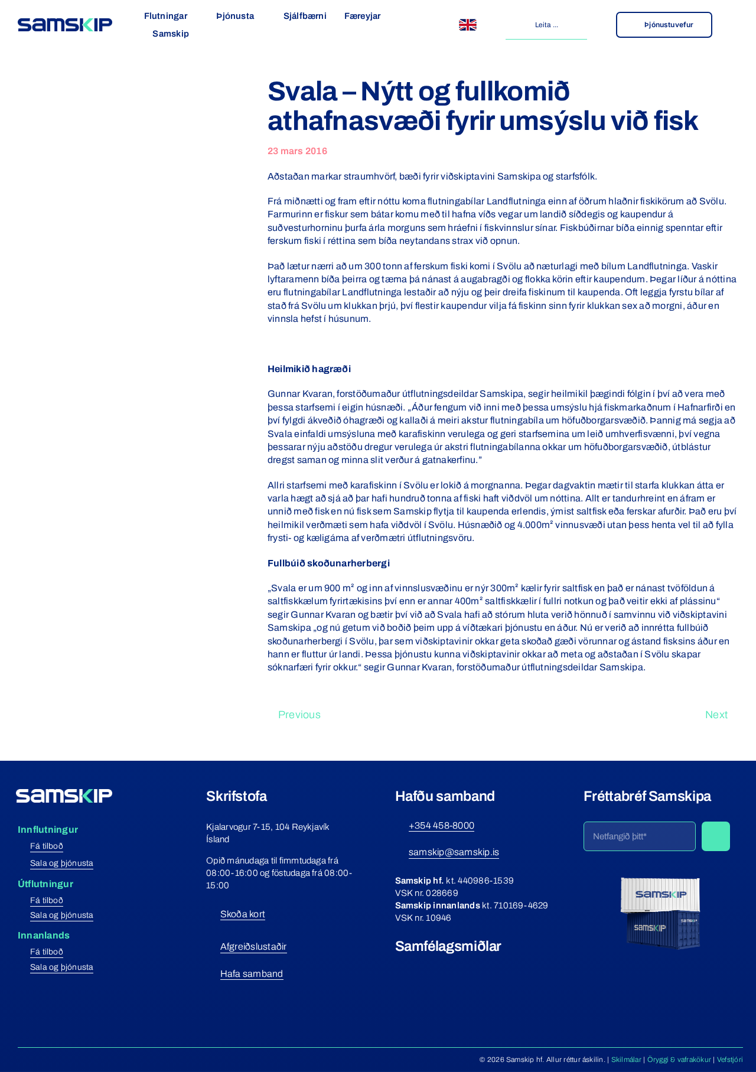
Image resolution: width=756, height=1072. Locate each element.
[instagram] (421, 968)
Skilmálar (626, 1059)
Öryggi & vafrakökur (679, 1059)
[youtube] (442, 968)
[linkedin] (463, 968)
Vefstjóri (730, 1059)
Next (716, 715)
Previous (299, 715)
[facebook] (400, 968)
